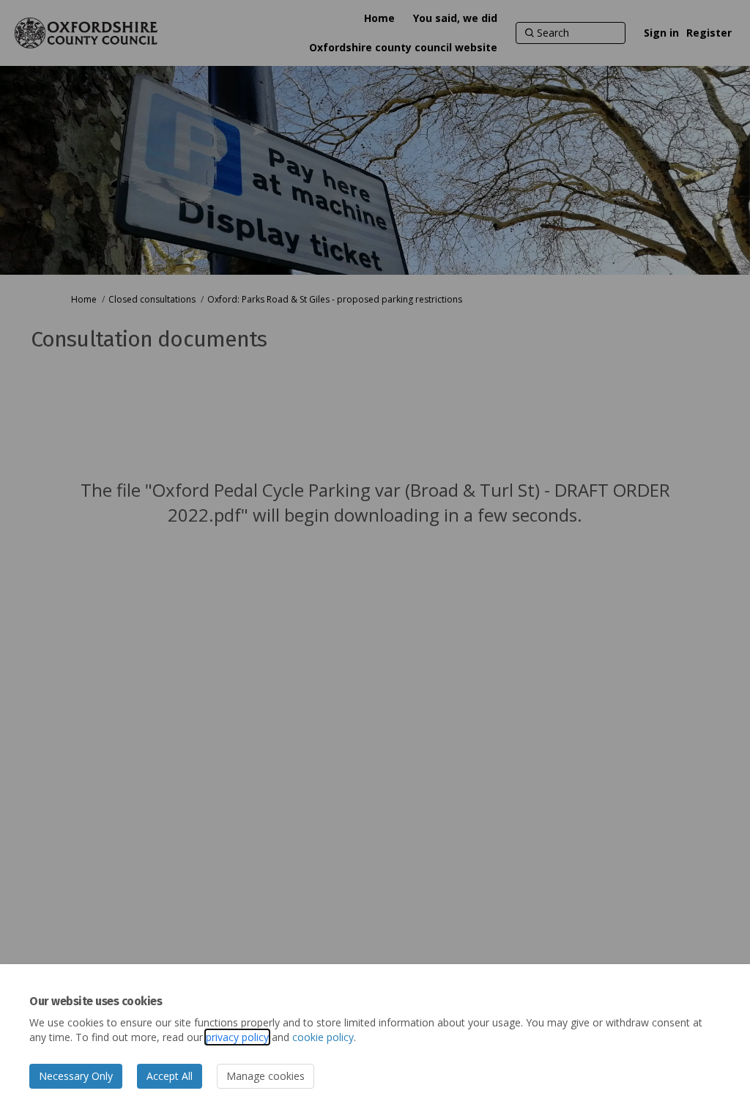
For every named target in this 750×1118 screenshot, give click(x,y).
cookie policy (323, 1037)
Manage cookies (265, 1076)
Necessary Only (76, 1076)
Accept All (169, 1076)
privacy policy (237, 1037)
